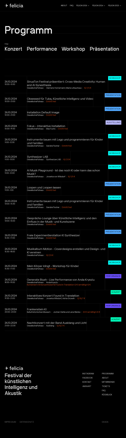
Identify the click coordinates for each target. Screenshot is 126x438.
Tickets (106, 386)
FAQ (71, 5)
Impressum (10, 422)
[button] (82, 5)
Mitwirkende (108, 382)
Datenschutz (27, 422)
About (64, 5)
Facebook (87, 378)
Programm (108, 373)
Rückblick (107, 394)
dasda (105, 422)
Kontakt (86, 382)
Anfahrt (86, 386)
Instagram (88, 373)
